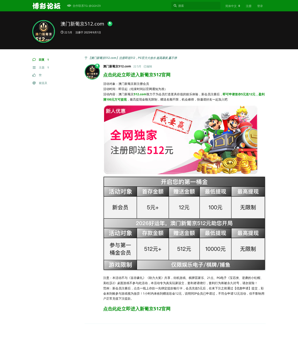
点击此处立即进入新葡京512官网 (137, 75)
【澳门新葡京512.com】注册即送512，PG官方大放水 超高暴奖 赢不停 (132, 58)
